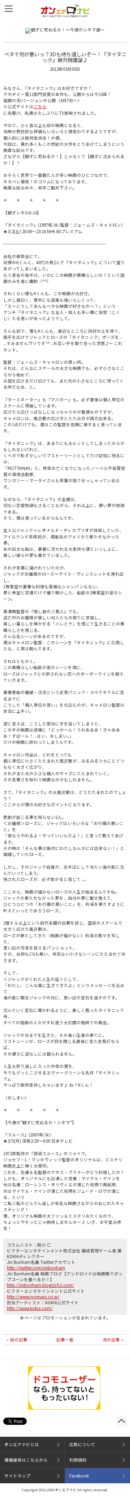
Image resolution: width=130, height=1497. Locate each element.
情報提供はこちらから (26, 1460)
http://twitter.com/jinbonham (36, 1268)
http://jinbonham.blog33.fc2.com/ (40, 1285)
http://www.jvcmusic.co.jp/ (33, 1297)
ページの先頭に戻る (121, 1421)
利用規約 (78, 1460)
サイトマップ (17, 1476)
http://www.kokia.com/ (30, 1308)
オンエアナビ (65, 10)
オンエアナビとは (21, 1444)
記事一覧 (65, 1340)
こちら (40, 106)
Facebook (79, 1476)
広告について (82, 1444)
